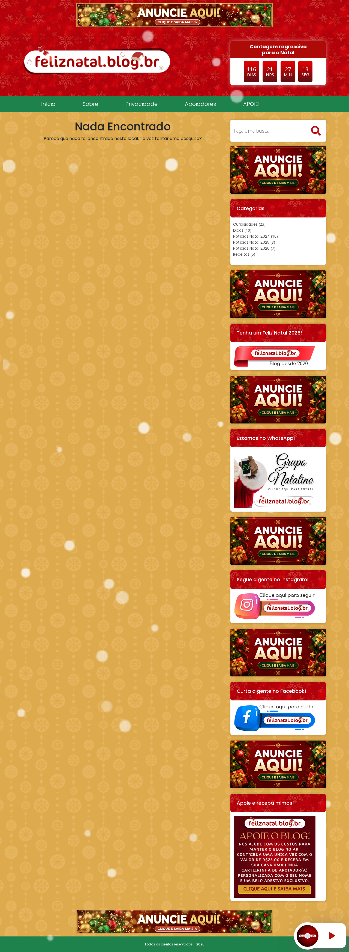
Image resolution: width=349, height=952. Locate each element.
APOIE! (251, 104)
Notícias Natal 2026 (251, 248)
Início (48, 104)
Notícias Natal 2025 (251, 242)
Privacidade (141, 104)
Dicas (238, 230)
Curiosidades (245, 224)
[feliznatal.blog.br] (96, 60)
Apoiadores (200, 104)
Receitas (241, 254)
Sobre (90, 104)
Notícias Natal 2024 (251, 236)
